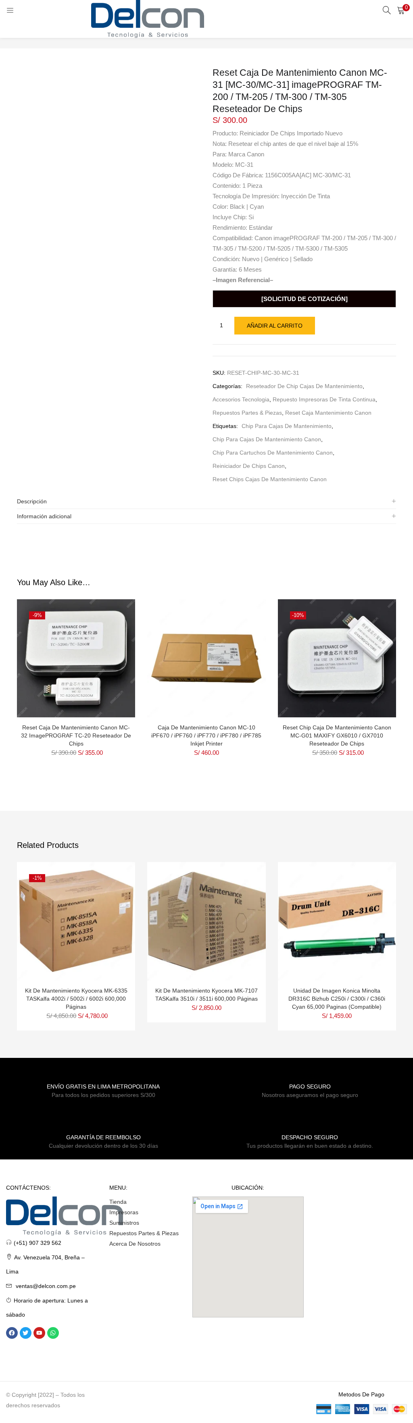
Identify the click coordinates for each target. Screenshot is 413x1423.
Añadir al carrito (274, 325)
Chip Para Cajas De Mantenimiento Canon (267, 439)
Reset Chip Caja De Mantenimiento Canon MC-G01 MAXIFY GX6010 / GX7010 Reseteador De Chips (337, 735)
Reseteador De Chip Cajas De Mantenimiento (304, 386)
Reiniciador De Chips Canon (249, 466)
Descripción (32, 501)
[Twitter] (25, 1333)
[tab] (206, 501)
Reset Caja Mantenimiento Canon (328, 412)
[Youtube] (39, 1333)
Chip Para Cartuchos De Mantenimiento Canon (273, 452)
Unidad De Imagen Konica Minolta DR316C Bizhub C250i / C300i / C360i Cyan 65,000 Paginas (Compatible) (336, 998)
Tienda (118, 1202)
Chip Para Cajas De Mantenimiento (287, 426)
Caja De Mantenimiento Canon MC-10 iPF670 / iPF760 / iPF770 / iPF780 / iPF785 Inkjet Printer (206, 735)
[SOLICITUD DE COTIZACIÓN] (304, 298)
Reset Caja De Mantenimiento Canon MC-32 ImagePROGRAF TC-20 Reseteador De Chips (76, 735)
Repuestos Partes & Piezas (247, 412)
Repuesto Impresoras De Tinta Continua (324, 399)
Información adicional (44, 516)
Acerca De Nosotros (135, 1243)
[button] (401, 10)
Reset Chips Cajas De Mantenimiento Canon (270, 479)
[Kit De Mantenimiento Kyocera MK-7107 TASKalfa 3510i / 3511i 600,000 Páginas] (206, 921)
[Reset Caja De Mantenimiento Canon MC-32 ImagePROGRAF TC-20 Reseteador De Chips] (76, 657)
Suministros (124, 1222)
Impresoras (123, 1212)
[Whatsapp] (53, 1333)
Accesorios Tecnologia (241, 399)
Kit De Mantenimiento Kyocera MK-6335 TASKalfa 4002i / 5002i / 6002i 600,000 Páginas (76, 998)
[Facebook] (12, 1333)
